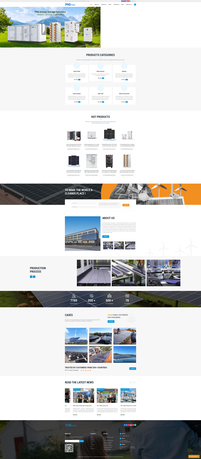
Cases (109, 4)
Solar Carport (93, 342)
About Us (97, 4)
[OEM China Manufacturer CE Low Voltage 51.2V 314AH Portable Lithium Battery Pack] (91, 134)
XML (108, 456)
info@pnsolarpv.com (125, 435)
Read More (106, 236)
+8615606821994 (124, 440)
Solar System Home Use (107, 445)
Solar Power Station (70, 342)
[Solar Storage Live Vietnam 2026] (76, 402)
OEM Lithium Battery (107, 449)
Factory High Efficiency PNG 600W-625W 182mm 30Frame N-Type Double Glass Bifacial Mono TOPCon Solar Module (73, 171)
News (122, 4)
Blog (105, 456)
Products (103, 4)
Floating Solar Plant (118, 361)
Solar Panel (76, 71)
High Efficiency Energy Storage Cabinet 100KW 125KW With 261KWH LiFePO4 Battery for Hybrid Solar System (91, 171)
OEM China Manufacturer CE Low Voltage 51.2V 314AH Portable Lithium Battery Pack (91, 145)
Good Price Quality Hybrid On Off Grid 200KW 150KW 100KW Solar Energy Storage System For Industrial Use (73, 145)
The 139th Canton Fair (119, 405)
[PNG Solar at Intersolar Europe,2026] (100, 402)
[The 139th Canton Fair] (124, 402)
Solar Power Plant (118, 342)
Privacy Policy (111, 456)
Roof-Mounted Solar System (96, 361)
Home (91, 4)
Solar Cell (100, 93)
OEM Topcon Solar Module (108, 440)
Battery (124, 71)
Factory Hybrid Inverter (107, 447)
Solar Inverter (100, 71)
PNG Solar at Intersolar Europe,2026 (99, 405)
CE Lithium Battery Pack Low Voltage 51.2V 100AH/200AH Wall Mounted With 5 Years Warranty (127, 145)
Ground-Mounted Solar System (72, 361)
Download (116, 4)
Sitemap (102, 456)
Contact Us (129, 4)
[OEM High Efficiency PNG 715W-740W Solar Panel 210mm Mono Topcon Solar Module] (109, 134)
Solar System (77, 93)
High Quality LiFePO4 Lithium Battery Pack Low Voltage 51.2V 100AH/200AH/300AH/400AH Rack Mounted (109, 171)
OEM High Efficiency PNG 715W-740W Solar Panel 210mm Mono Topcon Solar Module (109, 145)
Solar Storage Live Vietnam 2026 (74, 405)
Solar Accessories (124, 93)
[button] (4, 27)
